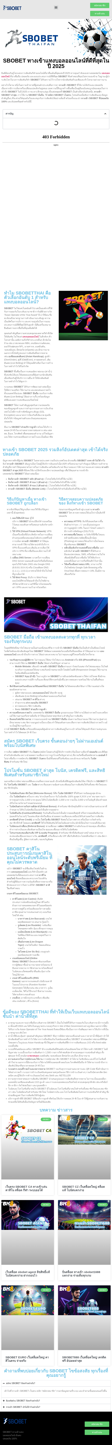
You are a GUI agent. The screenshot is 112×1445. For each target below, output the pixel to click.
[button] (56, 7)
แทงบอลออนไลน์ (30, 336)
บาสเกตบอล (33, 1056)
